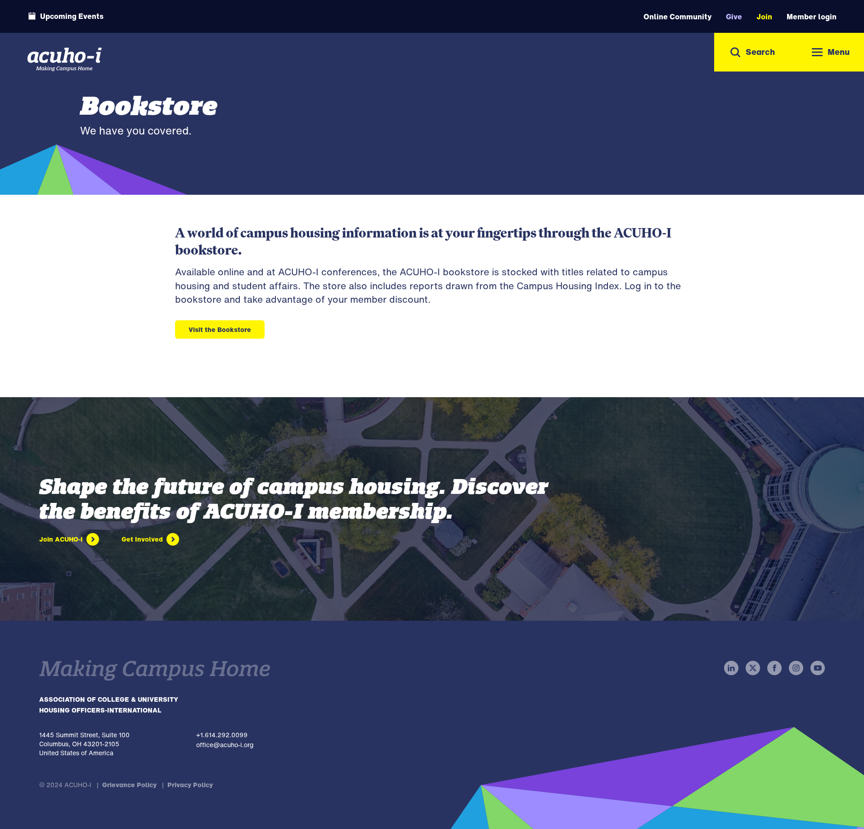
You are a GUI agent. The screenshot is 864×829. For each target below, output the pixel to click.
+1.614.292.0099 (222, 734)
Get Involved (142, 539)
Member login (812, 16)
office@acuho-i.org (224, 744)
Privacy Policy (190, 784)
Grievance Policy (129, 784)
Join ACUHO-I (61, 539)
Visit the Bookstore (220, 329)
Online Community (677, 16)
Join (764, 16)
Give (734, 16)
